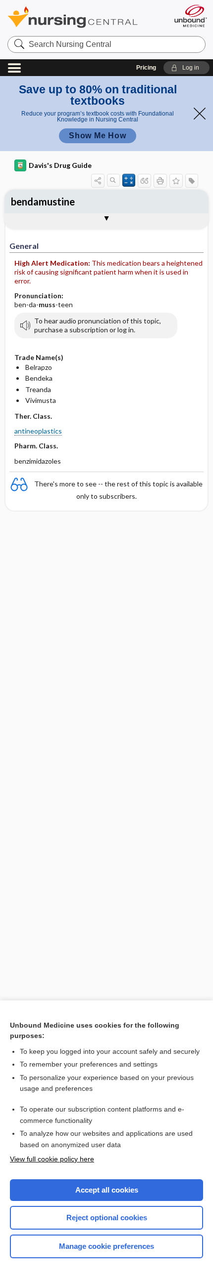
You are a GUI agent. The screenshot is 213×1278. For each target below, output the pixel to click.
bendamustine (43, 201)
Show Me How (97, 135)
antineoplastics (38, 431)
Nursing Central (85, 17)
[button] (186, 67)
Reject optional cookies (106, 1217)
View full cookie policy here (52, 1159)
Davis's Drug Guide (60, 165)
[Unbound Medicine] (190, 15)
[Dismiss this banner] (200, 114)
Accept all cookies (106, 1190)
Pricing (146, 67)
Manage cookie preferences (106, 1246)
